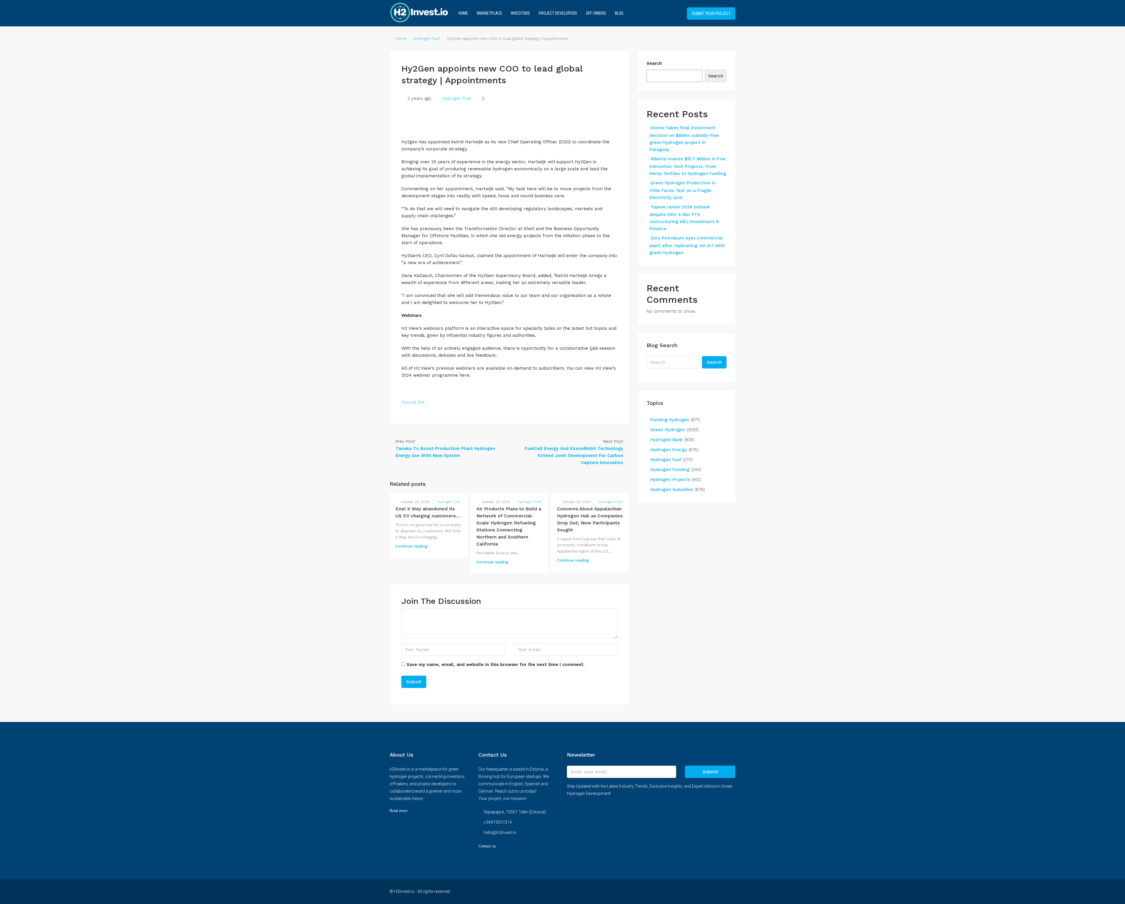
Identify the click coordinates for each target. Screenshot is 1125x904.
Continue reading (411, 546)
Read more (399, 810)
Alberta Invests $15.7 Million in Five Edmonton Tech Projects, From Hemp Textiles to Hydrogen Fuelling (688, 166)
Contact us (487, 846)
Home (463, 13)
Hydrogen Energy (668, 449)
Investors (520, 13)
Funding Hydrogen (669, 419)
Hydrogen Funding (669, 469)
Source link (413, 402)
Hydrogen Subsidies (671, 489)
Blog (619, 13)
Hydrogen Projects (670, 479)
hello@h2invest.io (500, 832)
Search (654, 63)
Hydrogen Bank (666, 439)
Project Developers (558, 13)
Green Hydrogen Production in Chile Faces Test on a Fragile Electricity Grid (683, 190)
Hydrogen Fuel (427, 38)
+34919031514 (656, 13)
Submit (710, 771)
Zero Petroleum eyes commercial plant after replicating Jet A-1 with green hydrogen (687, 245)
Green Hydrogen (667, 429)
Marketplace (489, 13)
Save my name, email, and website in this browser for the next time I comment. (495, 664)
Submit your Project (711, 13)
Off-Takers (596, 13)
